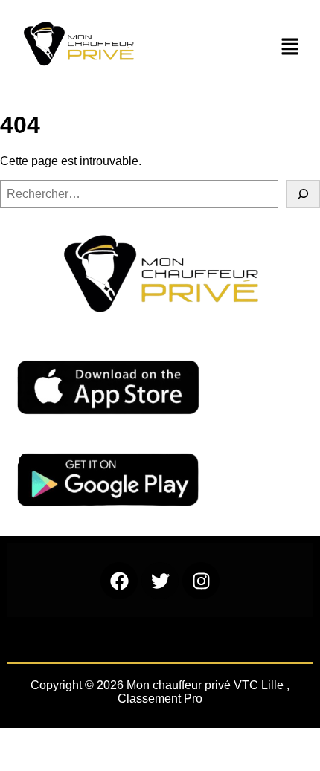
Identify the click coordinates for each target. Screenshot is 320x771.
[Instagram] (201, 580)
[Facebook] (119, 580)
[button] (290, 47)
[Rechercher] (303, 194)
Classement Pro (160, 698)
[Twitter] (160, 580)
